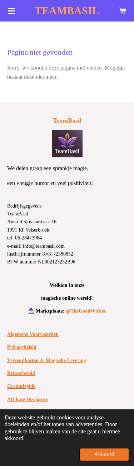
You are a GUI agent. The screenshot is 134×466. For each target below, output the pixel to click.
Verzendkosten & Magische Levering (46, 360)
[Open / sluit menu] (11, 11)
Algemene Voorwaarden (33, 334)
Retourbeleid (21, 373)
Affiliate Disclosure (27, 399)
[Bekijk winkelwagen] (122, 11)
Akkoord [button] (104, 454)
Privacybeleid (21, 347)
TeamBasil (67, 120)
